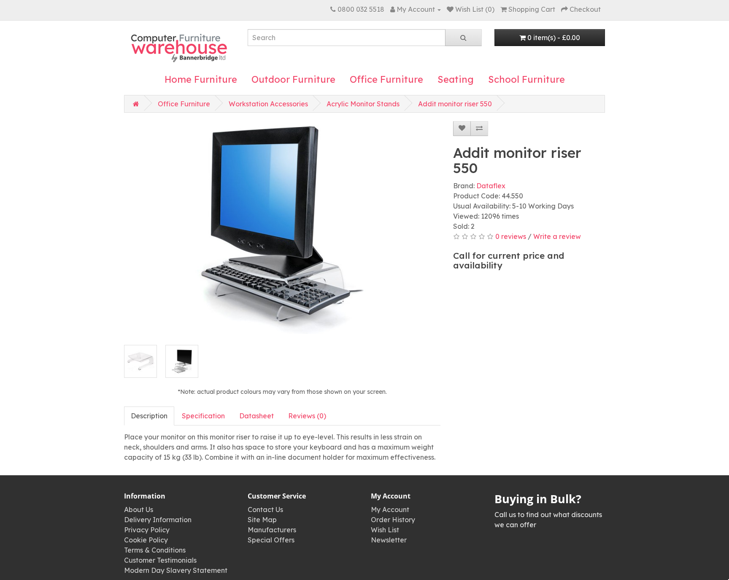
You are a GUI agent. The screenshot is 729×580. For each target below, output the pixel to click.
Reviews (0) (307, 416)
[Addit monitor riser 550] (282, 228)
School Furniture (526, 79)
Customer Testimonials (160, 560)
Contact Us (265, 509)
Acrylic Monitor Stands (363, 104)
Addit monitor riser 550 (455, 104)
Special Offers (271, 540)
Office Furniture (386, 79)
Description (149, 416)
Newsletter (389, 540)
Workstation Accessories (268, 104)
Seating (455, 79)
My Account (390, 509)
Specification (203, 416)
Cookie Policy (146, 540)
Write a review (557, 236)
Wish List (385, 530)
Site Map (262, 519)
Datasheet (256, 416)
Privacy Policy (147, 530)
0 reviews (510, 236)
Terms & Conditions (155, 550)
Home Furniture (201, 79)
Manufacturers (272, 530)
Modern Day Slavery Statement (175, 570)
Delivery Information (158, 519)
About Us (138, 509)
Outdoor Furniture (293, 79)
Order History (393, 519)
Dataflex (490, 186)
